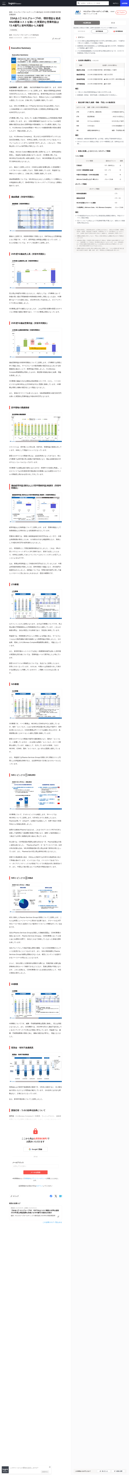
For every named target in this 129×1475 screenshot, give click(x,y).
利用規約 (27, 1178)
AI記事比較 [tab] (87, 23)
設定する (45, 1471)
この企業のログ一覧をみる (52, 1222)
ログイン (116, 3)
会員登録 (124, 3)
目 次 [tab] (113, 23)
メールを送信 (35, 1172)
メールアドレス (18, 1162)
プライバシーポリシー (39, 1178)
